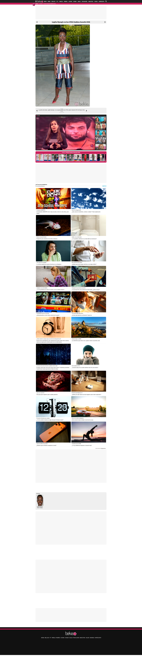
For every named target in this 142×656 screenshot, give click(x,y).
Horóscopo (98, 637)
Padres (58, 637)
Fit (50, 637)
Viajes (87, 637)
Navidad (92, 637)
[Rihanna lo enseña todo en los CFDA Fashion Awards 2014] (100, 157)
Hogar (67, 637)
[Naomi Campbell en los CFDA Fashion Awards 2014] (93, 157)
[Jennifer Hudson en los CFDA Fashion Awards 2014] (55, 157)
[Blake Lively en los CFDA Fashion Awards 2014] (39, 157)
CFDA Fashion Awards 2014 (50, 3)
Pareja (54, 637)
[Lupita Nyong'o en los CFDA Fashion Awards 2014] (70, 157)
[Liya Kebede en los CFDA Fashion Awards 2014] (62, 157)
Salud (70, 637)
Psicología (76, 637)
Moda (42, 637)
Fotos (40, 3)
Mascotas (82, 637)
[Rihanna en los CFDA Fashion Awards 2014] (47, 157)
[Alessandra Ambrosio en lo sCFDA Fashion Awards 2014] (85, 157)
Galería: (71, 152)
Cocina (62, 637)
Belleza (47, 637)
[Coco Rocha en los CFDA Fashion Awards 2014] (77, 157)
